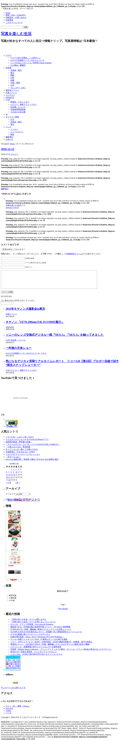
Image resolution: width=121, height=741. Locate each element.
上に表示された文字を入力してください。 (19, 301)
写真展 (8, 68)
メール (8, 713)
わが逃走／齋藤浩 (18, 65)
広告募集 (9, 20)
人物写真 (12, 598)
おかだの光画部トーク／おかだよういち (27, 60)
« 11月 (8, 483)
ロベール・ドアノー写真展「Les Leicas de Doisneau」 (32, 624)
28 (9, 480)
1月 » (17, 483)
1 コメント (13, 154)
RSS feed (9, 709)
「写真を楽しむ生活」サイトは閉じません (28, 619)
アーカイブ (10, 494)
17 (16, 475)
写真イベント (11, 93)
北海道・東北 (16, 70)
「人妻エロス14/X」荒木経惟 (18, 447)
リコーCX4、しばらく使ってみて (20, 437)
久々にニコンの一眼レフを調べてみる (22, 449)
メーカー (14, 129)
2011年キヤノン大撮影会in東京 (25, 308)
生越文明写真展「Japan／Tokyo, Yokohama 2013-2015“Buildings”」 (37, 637)
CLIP (8, 100)
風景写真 (12, 595)
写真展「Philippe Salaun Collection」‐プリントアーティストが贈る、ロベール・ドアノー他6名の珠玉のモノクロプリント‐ (61, 649)
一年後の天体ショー (19, 347)
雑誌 (12, 134)
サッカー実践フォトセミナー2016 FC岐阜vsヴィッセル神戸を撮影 (38, 639)
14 (9, 475)
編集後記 (9, 137)
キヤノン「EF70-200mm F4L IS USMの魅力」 (35, 321)
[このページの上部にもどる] (13, 688)
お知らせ (9, 139)
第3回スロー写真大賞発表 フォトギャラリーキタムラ (33, 652)
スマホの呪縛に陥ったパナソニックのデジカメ (30, 634)
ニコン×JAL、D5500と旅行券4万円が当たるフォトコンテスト (36, 654)
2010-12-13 (7, 149)
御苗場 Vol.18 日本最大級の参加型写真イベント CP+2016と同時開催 (40, 627)
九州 (12, 85)
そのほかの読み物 (18, 112)
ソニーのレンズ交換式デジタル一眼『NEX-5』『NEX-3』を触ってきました (55, 334)
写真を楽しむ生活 (16, 33)
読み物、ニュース (18, 107)
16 (14, 475)
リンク (8, 127)
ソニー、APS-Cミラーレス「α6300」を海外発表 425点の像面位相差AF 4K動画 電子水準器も (51, 642)
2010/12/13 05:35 (12, 208)
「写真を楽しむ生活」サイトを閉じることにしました (33, 622)
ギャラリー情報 (12, 117)
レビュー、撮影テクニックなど (23, 104)
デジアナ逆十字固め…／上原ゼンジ (25, 58)
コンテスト (10, 95)
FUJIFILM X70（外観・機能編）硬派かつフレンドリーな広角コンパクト (41, 629)
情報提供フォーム (74, 254)
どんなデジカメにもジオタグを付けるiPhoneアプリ (27, 439)
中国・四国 (15, 83)
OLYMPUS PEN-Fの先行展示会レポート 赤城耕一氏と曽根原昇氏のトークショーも (46, 632)
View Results (63, 609)
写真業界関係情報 (18, 109)
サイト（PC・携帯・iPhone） (18, 706)
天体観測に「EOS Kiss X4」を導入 (20, 452)
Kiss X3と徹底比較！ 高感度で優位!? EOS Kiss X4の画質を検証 (32, 459)
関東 (12, 75)
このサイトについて (14, 22)
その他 (12, 600)
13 (7, 475)
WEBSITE (10, 98)
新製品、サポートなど (19, 102)
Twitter (8, 711)
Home (8, 13)
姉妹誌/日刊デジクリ (26, 499)
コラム (8, 55)
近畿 (12, 80)
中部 (12, 78)
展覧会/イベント (12, 90)
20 (7, 477)
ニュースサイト (17, 132)
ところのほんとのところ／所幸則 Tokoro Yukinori (31, 63)
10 (16, 472)
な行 (12, 119)
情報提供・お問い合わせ (16, 18)
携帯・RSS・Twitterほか (16, 15)
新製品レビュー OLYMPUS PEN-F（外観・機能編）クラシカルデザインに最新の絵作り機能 (49, 644)
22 (12, 477)
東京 (12, 73)
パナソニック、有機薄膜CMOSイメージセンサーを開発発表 (35, 647)
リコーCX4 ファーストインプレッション (23, 454)
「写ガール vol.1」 (13, 457)
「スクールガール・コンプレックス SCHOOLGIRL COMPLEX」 (33, 444)
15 (12, 475)
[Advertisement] (28, 48)
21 (9, 477)
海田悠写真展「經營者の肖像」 (19, 442)
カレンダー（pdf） (18, 88)
